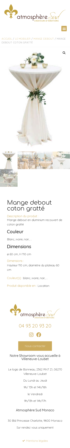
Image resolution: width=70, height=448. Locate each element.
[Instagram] (31, 334)
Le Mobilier (23, 38)
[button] (64, 28)
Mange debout (44, 38)
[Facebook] (38, 334)
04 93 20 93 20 (35, 326)
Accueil (7, 38)
